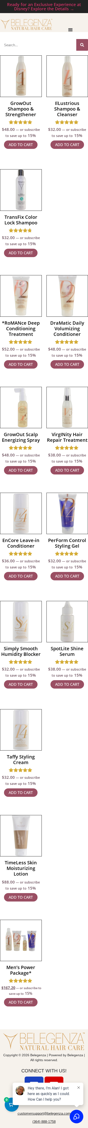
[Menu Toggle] (70, 29)
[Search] (82, 45)
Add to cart (21, 144)
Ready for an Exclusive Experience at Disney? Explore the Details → (44, 6)
